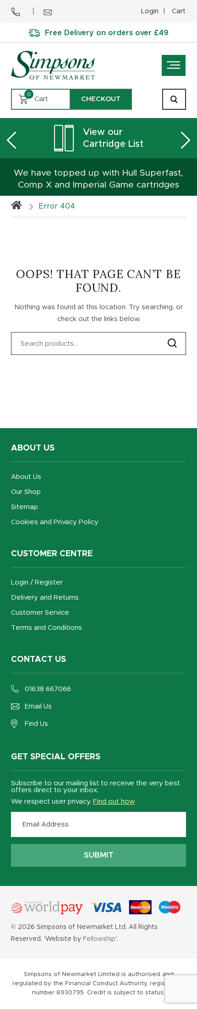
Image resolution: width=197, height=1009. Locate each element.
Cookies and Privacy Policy (54, 522)
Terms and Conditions (46, 627)
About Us (26, 476)
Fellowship (99, 939)
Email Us (38, 706)
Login (150, 11)
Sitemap (24, 507)
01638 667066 (48, 689)
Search (172, 343)
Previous (11, 140)
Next (185, 140)
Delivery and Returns (45, 597)
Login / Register (37, 582)
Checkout (100, 99)
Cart (179, 11)
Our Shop (26, 491)
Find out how (114, 801)
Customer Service (40, 612)
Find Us (36, 723)
